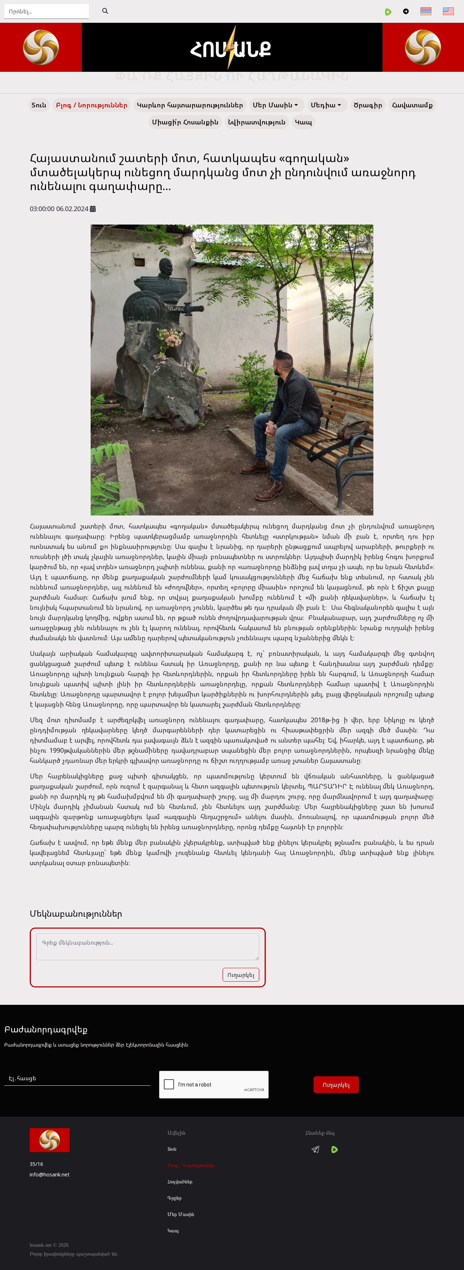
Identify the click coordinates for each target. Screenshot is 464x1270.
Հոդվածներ (179, 1181)
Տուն (172, 1149)
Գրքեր (174, 1198)
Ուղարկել (240, 975)
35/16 (36, 1163)
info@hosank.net (50, 1174)
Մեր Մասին (180, 1214)
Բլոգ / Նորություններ (190, 1165)
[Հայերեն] (426, 11)
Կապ (173, 1230)
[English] (448, 11)
